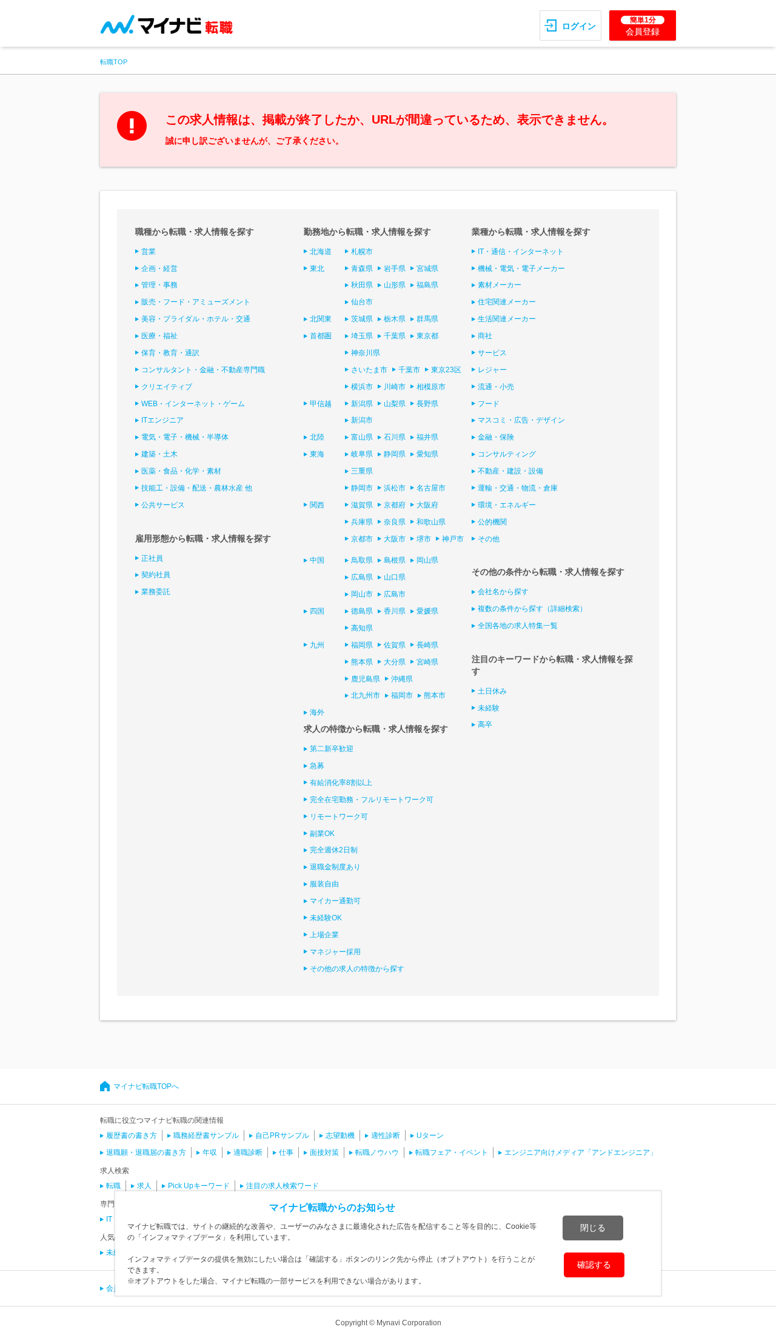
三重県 (362, 471)
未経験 (489, 708)
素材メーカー (499, 285)
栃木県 (395, 319)
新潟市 (362, 420)
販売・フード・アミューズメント (195, 302)
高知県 (362, 628)
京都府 (395, 505)
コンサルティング (507, 454)
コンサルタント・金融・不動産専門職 (203, 370)
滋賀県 (362, 505)
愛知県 (427, 454)
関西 (317, 505)
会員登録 (643, 26)
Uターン (430, 1135)
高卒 (485, 724)
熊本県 (362, 662)
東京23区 (446, 370)
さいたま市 (369, 370)
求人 (144, 1186)
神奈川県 (365, 353)
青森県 (362, 268)
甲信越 (321, 404)
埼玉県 (362, 336)
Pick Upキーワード (199, 1186)
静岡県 (395, 454)
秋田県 (362, 285)
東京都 (427, 336)
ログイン (579, 26)
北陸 (317, 437)
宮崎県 (427, 662)
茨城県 (362, 319)
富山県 (362, 437)
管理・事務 (159, 285)
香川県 (395, 611)
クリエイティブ (166, 387)
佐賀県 (395, 645)
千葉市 (409, 370)
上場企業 (324, 935)
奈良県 (395, 522)
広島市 (395, 594)
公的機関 (492, 522)
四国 (317, 611)
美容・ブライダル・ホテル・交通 (195, 319)
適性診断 (385, 1135)
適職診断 (248, 1152)
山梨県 (395, 404)
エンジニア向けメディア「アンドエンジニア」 (580, 1152)
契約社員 (155, 574)
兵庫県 (362, 522)
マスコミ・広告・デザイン (521, 420)
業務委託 (155, 591)
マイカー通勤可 (335, 901)
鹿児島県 (365, 679)
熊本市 (435, 695)
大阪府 (427, 505)
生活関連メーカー (507, 319)
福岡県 (362, 645)
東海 (317, 454)
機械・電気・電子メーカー (521, 268)
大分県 (395, 662)
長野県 (427, 404)
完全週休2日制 (334, 850)
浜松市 (395, 488)
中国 (317, 560)
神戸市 (453, 539)
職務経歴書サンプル (206, 1135)
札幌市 (362, 251)
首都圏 (321, 336)
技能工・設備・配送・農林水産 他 (196, 488)
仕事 (286, 1152)
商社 (485, 336)
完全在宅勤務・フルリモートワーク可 (371, 799)
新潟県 (362, 404)
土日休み (492, 691)
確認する (594, 1264)
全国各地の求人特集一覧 (518, 625)
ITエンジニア (162, 420)
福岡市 (402, 695)
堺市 (423, 539)
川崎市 (395, 387)
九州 (317, 645)
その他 (489, 539)
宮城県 (427, 268)
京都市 (362, 539)
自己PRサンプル (282, 1135)
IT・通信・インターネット (521, 251)
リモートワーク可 (339, 816)
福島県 (427, 285)
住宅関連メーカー (507, 302)
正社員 (152, 558)
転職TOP (113, 61)
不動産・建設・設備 (510, 471)
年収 (209, 1152)
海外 (317, 712)
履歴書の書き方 (131, 1135)
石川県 (395, 437)
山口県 (395, 577)
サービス (492, 353)
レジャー (492, 370)
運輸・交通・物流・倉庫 (518, 488)
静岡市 (362, 488)
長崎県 (427, 645)
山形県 (395, 285)
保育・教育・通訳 (170, 353)
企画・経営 (159, 268)
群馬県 (427, 319)
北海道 (321, 251)
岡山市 (362, 594)
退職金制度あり (335, 867)
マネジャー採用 (335, 952)
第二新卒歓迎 (331, 748)
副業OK (322, 833)
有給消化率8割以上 (341, 782)
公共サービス (163, 505)
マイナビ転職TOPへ (146, 1086)
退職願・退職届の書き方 (146, 1152)
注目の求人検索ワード (282, 1186)
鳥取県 (362, 560)
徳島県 (362, 611)
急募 (317, 765)
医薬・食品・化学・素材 (181, 471)
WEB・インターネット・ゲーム (193, 404)
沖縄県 (402, 679)
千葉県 (395, 336)
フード (489, 404)
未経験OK (326, 918)
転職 (113, 1186)
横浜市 (362, 387)
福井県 (427, 437)
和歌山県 (431, 522)
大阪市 (395, 539)
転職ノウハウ (377, 1152)
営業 (148, 251)
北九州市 (365, 695)
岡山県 (427, 560)
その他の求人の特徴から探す (357, 969)
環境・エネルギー (507, 505)
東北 (317, 268)
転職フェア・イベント (451, 1152)
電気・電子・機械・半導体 (185, 437)
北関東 (321, 319)
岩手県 (395, 268)
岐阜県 (362, 454)
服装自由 (324, 884)
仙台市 (362, 302)
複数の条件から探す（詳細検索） (532, 608)
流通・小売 (496, 387)
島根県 (395, 560)
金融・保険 (496, 437)
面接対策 (324, 1152)
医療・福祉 (159, 336)
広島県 (362, 577)
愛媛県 (427, 611)
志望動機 (340, 1135)
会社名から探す (503, 591)
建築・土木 (159, 454)
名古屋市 (431, 488)
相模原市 (431, 387)
